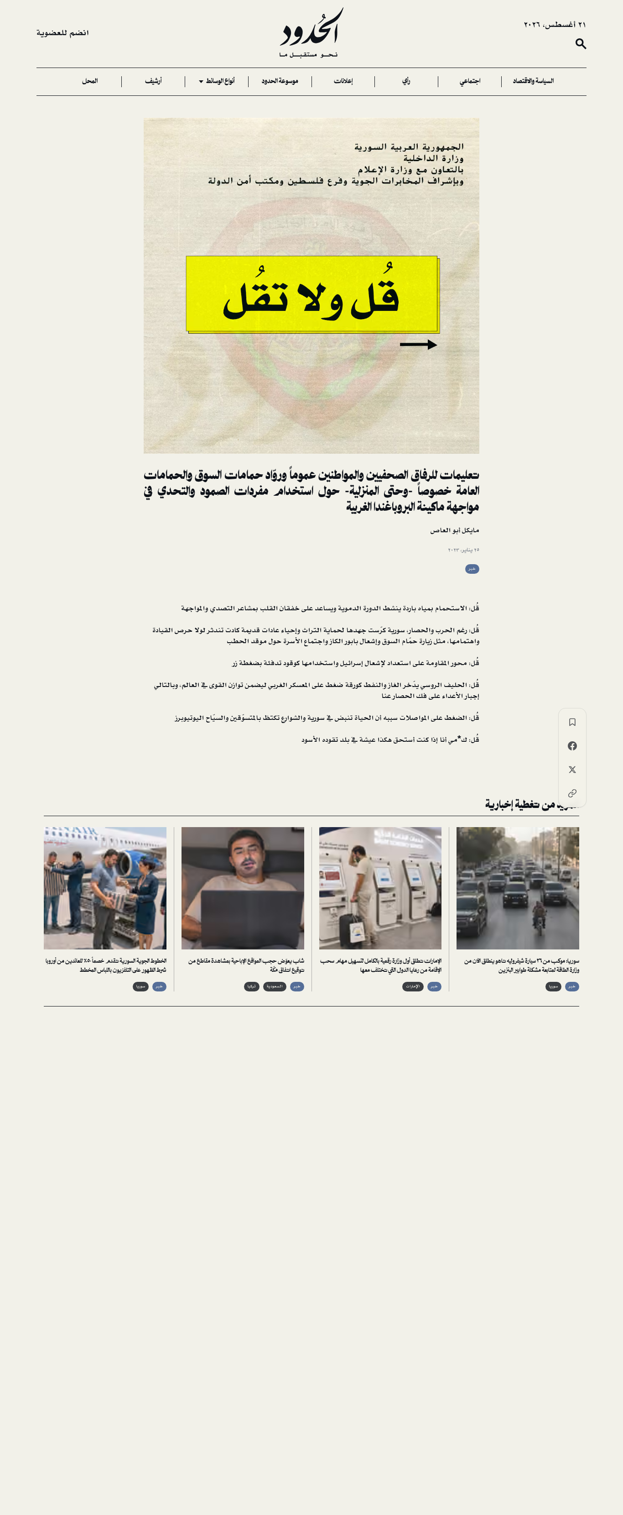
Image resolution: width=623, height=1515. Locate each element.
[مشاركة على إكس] (572, 770)
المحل (90, 81)
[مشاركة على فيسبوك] (572, 746)
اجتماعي (470, 81)
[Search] (581, 43)
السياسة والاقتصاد (533, 81)
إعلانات (343, 81)
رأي (406, 81)
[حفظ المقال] (572, 722)
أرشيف (153, 81)
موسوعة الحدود (280, 81)
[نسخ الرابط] (572, 793)
